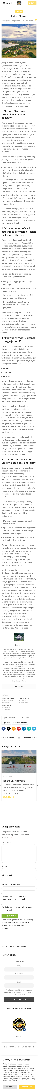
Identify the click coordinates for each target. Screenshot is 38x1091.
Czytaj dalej (8, 797)
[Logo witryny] (19, 3)
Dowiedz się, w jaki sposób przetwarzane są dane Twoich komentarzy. (16, 925)
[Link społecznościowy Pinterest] (19, 729)
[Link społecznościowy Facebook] (4, 729)
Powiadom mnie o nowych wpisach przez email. (17, 908)
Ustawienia (10, 1087)
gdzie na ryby (9, 718)
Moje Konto (33, 3)
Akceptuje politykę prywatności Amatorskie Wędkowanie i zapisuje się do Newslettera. (19, 992)
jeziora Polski (25, 718)
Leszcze (6, 376)
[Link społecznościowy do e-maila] (14, 729)
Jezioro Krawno (7, 705)
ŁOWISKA (19, 11)
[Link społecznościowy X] (9, 729)
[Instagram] (22, 687)
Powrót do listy (19, 738)
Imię (19, 966)
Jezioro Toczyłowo (8, 698)
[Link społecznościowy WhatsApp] (29, 729)
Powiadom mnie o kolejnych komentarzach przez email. (14, 897)
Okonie (6, 368)
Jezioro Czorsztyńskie (14, 780)
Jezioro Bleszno (24, 698)
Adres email (7, 875)
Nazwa (5, 866)
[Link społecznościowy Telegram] (34, 729)
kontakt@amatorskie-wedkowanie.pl (19, 1047)
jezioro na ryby (21, 722)
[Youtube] (16, 687)
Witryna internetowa (11, 884)
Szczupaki (7, 372)
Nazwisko (19, 974)
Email (19, 982)
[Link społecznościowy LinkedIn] (24, 729)
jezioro (7, 722)
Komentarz (7, 842)
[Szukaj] (25, 3)
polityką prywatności (10, 1081)
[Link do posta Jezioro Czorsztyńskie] (19, 761)
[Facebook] (19, 687)
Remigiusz (6, 20)
